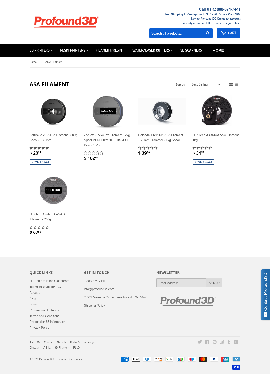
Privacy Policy (39, 327)
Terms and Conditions (44, 316)
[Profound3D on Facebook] (207, 342)
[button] (40, 148)
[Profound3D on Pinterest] (214, 342)
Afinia (46, 347)
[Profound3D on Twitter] (200, 342)
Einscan (34, 347)
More (218, 50)
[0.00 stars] (148, 148)
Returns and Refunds (44, 310)
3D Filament (61, 347)
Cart (231, 33)
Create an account (228, 18)
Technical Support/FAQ (45, 286)
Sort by (180, 84)
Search (34, 304)
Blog (33, 298)
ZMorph (61, 342)
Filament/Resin (109, 50)
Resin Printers (73, 50)
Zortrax (48, 342)
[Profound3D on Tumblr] (229, 342)
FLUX (76, 347)
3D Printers (40, 50)
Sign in (229, 23)
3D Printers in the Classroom (49, 281)
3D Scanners (191, 50)
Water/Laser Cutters (151, 50)
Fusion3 (75, 342)
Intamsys (89, 342)
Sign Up (214, 283)
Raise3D (35, 342)
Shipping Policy (94, 305)
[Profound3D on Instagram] (222, 342)
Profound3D (46, 359)
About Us (36, 292)
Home (33, 61)
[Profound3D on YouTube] (236, 342)
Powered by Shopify (70, 359)
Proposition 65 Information (47, 321)
